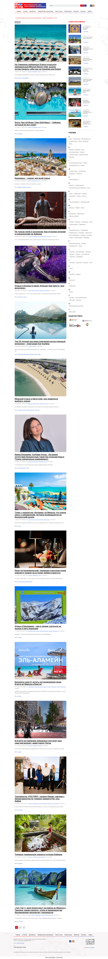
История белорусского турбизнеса (77, 187)
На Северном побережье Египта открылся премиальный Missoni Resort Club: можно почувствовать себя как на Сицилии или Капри (38, 66)
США (39, 354)
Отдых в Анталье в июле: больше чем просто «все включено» (39, 287)
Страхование (79, 256)
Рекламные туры (73, 245)
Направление (50, 17)
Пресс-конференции (74, 235)
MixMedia (92, 947)
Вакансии (76, 11)
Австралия (21, 354)
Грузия (19, 637)
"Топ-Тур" (20, 921)
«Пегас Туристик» (30, 410)
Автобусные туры (86, 138)
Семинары (88, 251)
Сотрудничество (85, 254)
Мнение (78, 207)
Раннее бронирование (74, 243)
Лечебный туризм (36, 236)
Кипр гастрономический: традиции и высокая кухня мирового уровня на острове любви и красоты (40, 571)
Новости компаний (61, 686)
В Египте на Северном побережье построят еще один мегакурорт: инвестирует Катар (38, 742)
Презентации (68, 11)
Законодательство (73, 179)
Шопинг (71, 291)
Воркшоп (82, 152)
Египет (20, 78)
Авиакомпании (32, 686)
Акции (80, 141)
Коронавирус (72, 196)
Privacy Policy (59, 957)
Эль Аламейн (25, 78)
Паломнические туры (74, 230)
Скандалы (71, 254)
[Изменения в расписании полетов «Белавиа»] (75, 49)
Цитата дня (72, 280)
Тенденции (72, 262)
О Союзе (25, 11)
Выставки (71, 157)
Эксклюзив (72, 300)
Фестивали (72, 274)
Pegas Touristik (21, 410)
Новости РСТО (50, 803)
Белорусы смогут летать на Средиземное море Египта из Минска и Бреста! (38, 683)
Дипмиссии (72, 173)
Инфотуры (71, 185)
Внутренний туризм (74, 152)
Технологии (79, 262)
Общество (77, 221)
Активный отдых (73, 141)
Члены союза (58, 11)
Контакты (83, 11)
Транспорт (85, 262)
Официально (82, 224)
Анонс (30, 290)
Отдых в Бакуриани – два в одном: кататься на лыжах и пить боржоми (38, 627)
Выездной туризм (35, 290)
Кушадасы (24, 187)
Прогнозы (89, 235)
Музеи (82, 207)
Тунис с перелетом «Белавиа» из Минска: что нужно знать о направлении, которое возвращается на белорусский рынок (40, 514)
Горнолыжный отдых (44, 631)
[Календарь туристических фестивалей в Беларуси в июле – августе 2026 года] (75, 102)
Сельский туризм (80, 251)
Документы (32, 11)
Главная (19, 11)
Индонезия (26, 354)
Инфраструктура (80, 185)
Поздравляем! (84, 230)
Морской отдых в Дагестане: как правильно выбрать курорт (36, 400)
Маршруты (71, 207)
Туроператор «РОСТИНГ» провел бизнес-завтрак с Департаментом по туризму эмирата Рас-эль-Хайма (39, 798)
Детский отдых (82, 171)
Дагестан (37, 410)
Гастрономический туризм (75, 162)
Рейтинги (34, 346)
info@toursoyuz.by (20, 943)
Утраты (71, 268)
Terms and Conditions (50, 957)
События (78, 254)
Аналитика (85, 141)
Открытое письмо (73, 224)
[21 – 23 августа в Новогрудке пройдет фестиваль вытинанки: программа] (75, 28)
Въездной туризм (73, 154)
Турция (29, 187)
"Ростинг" (20, 810)
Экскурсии (78, 300)
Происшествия (78, 237)
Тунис (27, 468)
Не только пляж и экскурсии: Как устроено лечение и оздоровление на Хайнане (40, 232)
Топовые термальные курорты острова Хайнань (38, 854)
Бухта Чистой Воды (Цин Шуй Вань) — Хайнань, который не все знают (38, 123)
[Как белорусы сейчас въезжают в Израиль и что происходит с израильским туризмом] (75, 60)
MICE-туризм (72, 311)
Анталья (20, 297)
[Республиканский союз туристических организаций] (30, 5)
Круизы (79, 196)
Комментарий (31, 461)
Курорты (44, 17)
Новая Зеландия (34, 354)
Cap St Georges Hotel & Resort (25, 581)
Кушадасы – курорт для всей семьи (32, 178)
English (89, 11)
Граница (83, 165)
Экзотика (71, 297)
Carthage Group (22, 468)
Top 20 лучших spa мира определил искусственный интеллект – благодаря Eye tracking (40, 342)
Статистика (72, 256)
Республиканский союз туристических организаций (28, 17)
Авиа (30, 915)
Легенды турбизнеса (74, 201)
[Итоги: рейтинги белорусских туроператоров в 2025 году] (75, 123)
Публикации (86, 237)
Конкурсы (84, 193)
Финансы (78, 274)
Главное (37, 519)
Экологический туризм (80, 297)
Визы (83, 149)
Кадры (71, 193)
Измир (19, 187)
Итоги (88, 187)
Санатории (48, 236)
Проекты (40, 745)
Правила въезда (73, 232)
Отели (55, 17)
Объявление (85, 221)
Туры (91, 262)
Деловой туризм (73, 171)
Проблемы (83, 235)
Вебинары (77, 149)
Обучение (71, 221)
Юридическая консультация (45, 11)
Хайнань (20, 133)
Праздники (81, 232)
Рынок (80, 245)
